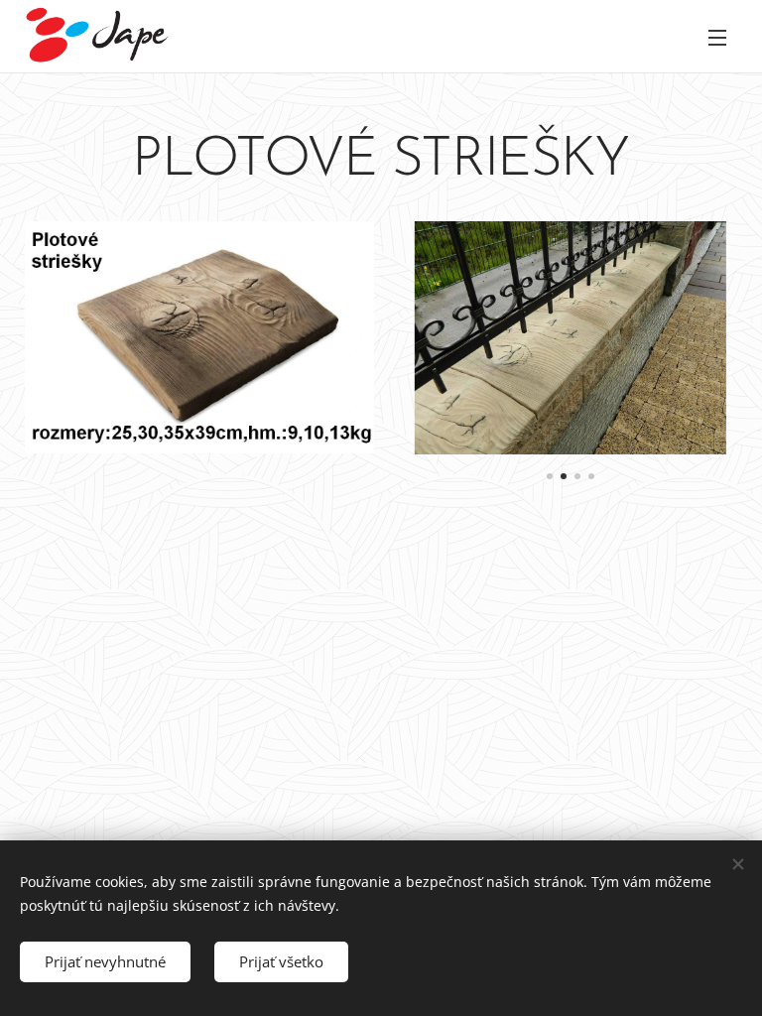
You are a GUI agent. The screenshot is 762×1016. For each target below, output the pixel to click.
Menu (717, 37)
